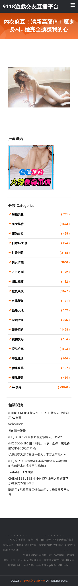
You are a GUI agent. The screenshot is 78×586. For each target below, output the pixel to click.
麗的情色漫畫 (17, 430)
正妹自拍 (41, 233)
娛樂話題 (41, 329)
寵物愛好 (41, 339)
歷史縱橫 (41, 291)
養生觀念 (41, 358)
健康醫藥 (41, 368)
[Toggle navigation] (72, 4)
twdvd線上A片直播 (20, 472)
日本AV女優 (41, 243)
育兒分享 (41, 349)
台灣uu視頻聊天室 (26, 544)
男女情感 (41, 262)
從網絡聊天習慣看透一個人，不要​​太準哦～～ (37, 454)
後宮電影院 (15, 424)
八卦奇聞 (41, 272)
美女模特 (41, 224)
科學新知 (41, 301)
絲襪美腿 (41, 214)
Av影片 (41, 387)
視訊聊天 (41, 377)
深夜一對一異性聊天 (39, 539)
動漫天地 (41, 310)
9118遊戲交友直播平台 (33, 580)
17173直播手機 (16, 539)
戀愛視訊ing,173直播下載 (37, 555)
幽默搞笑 (41, 281)
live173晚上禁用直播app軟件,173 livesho (46, 565)
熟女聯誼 (59, 555)
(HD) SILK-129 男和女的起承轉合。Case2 (35, 437)
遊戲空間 (41, 320)
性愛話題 (41, 252)
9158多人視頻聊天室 (29, 560)
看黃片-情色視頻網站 (51, 544)
